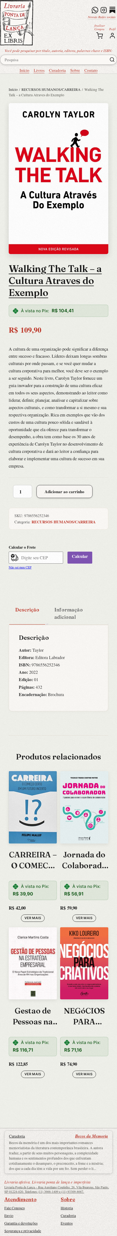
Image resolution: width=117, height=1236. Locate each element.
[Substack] (112, 10)
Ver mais (32, 918)
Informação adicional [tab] (68, 613)
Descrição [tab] (27, 610)
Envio (8, 1215)
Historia (67, 1208)
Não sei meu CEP (20, 567)
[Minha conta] (112, 35)
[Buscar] (112, 59)
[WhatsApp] (95, 10)
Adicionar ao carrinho (64, 492)
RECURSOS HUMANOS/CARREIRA (51, 89)
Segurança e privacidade (22, 1230)
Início (24, 70)
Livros (39, 70)
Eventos (67, 1223)
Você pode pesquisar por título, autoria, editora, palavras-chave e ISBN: (59, 50)
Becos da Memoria (91, 1136)
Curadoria (57, 70)
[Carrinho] (99, 35)
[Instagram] (103, 10)
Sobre (75, 70)
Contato (91, 70)
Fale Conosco (14, 1208)
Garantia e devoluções (21, 1223)
